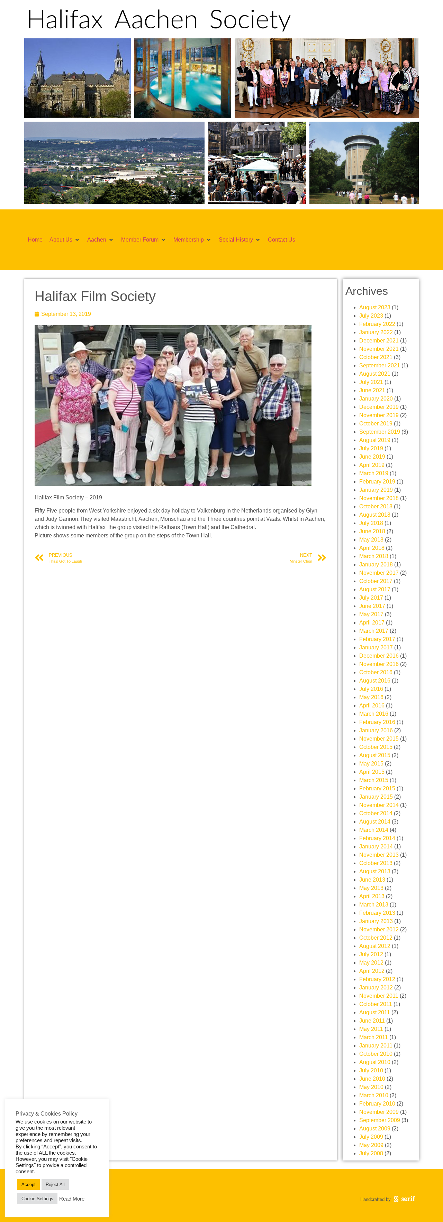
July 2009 (371, 1137)
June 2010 (372, 1079)
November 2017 (379, 573)
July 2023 (371, 316)
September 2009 (379, 1120)
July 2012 (371, 954)
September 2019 (379, 432)
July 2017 (371, 598)
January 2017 (376, 647)
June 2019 (372, 457)
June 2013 (372, 880)
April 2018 (372, 548)
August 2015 (374, 755)
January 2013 (376, 921)
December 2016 (379, 656)
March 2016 (373, 714)
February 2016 (377, 722)
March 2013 (373, 905)
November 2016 (379, 664)
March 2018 (373, 556)
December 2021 (379, 341)
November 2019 (379, 415)
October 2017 (375, 581)
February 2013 (377, 913)
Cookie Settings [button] (37, 1198)
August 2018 (374, 515)
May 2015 (371, 764)
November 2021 (379, 349)
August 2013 (374, 871)
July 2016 (371, 689)
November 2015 (379, 739)
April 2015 (372, 772)
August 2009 (374, 1128)
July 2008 (371, 1153)
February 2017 (377, 639)
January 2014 (376, 846)
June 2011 (372, 1021)
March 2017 (373, 631)
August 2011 (374, 1012)
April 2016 (372, 705)
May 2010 (371, 1087)
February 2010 (377, 1104)
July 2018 (371, 523)
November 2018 (379, 498)
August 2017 (374, 589)
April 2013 (372, 896)
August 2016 (374, 681)
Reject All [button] (55, 1184)
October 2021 (375, 357)
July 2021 (371, 382)
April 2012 (372, 971)
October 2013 (375, 863)
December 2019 (379, 407)
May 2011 (371, 1029)
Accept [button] (28, 1184)
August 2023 (374, 307)
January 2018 (376, 564)
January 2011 (375, 1046)
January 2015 (376, 797)
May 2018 (371, 540)
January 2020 (376, 399)
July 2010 (371, 1070)
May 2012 (371, 963)
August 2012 (374, 946)
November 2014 (379, 805)
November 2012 (379, 929)
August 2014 (374, 822)
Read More (71, 1199)
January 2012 (376, 987)
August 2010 (374, 1062)
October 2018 (375, 506)
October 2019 (375, 423)
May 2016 (371, 697)
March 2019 (373, 473)
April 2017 (372, 623)
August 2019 (374, 440)
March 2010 (373, 1095)
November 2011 (378, 996)
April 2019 (372, 465)
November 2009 (379, 1112)
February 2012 (377, 979)
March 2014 (373, 830)
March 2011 (373, 1037)
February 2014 (377, 838)
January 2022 (376, 332)
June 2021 (372, 390)
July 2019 (371, 448)
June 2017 (372, 606)
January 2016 (376, 730)
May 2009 (371, 1145)
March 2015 (373, 780)
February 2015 (377, 788)
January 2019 (376, 490)
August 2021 (374, 374)
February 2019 (377, 482)
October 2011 (375, 1004)
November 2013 (379, 855)
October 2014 (375, 813)
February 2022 (377, 324)
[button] (65, 240)
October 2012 (375, 938)
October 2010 (375, 1054)
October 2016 (375, 672)
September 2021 (379, 365)
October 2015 (375, 747)
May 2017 (371, 614)
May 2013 (371, 888)
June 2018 (372, 531)
